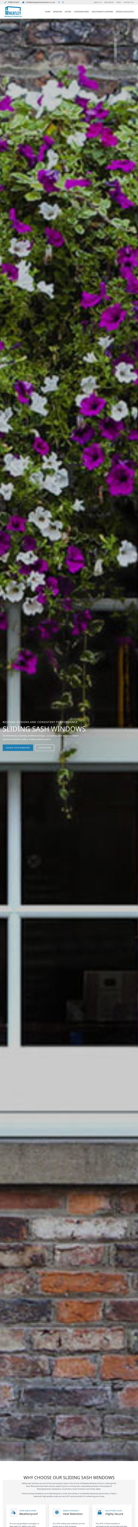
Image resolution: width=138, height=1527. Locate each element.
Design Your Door (125, 11)
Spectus (65, 1486)
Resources (109, 2)
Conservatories (81, 11)
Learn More (44, 748)
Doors (68, 11)
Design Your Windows (18, 748)
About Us (98, 2)
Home (48, 11)
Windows (57, 11)
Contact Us (129, 2)
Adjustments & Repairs (102, 11)
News (118, 2)
